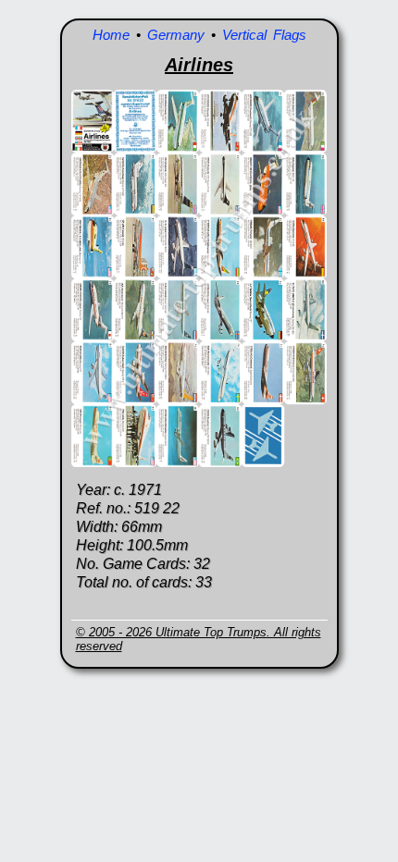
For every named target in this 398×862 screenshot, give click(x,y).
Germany (176, 35)
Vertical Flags (264, 35)
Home (111, 35)
